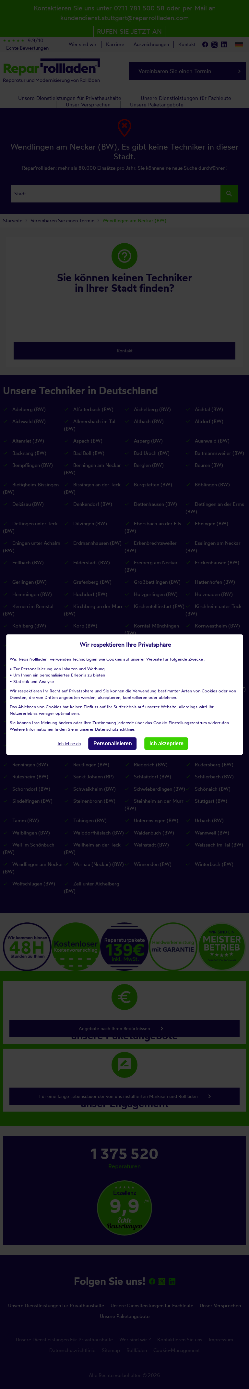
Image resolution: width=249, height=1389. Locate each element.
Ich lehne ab (69, 743)
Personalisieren (112, 743)
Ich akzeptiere (166, 743)
